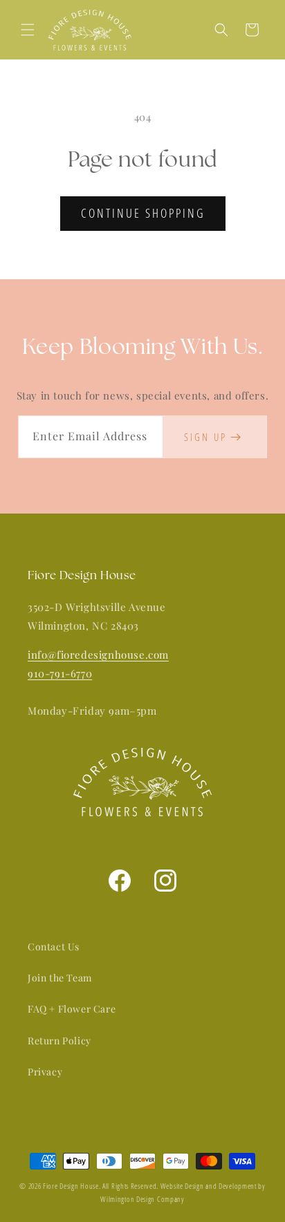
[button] (27, 30)
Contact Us (54, 946)
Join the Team (60, 977)
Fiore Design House (71, 1186)
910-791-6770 (60, 673)
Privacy (45, 1071)
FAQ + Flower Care (72, 1008)
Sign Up (205, 437)
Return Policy (59, 1040)
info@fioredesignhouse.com (98, 654)
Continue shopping (143, 213)
